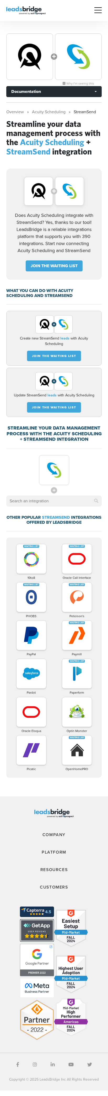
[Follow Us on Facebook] (17, 1064)
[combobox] (54, 501)
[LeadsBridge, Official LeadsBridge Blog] (26, 10)
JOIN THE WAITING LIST (54, 266)
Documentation (26, 91)
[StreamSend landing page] (78, 56)
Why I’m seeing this (80, 83)
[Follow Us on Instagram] (35, 1064)
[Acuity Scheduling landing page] (29, 56)
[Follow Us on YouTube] (71, 1064)
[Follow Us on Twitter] (89, 1064)
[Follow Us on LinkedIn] (53, 1064)
